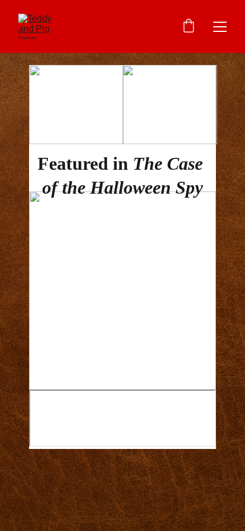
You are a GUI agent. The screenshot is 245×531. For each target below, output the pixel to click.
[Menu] (220, 27)
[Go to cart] (188, 26)
